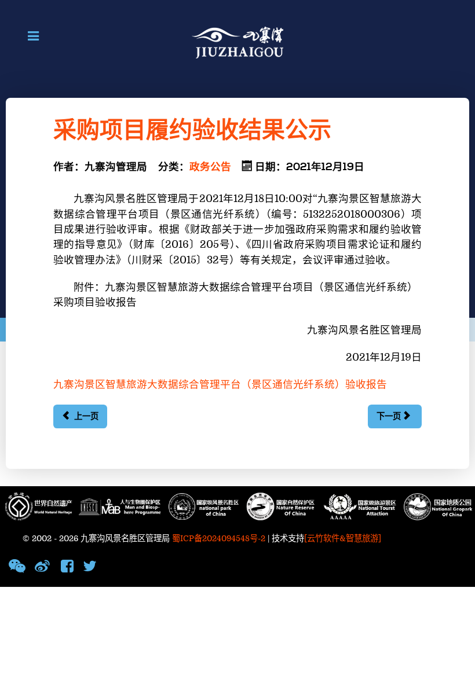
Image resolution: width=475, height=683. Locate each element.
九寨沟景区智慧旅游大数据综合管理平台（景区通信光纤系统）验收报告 (220, 385)
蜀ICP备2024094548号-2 (218, 539)
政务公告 (210, 167)
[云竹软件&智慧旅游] (342, 539)
